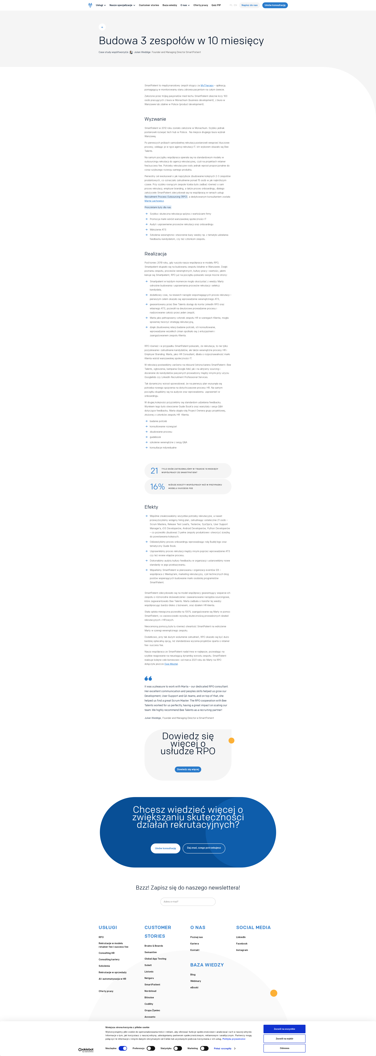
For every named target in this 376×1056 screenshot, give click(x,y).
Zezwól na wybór (284, 1038)
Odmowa (284, 1048)
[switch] (151, 1048)
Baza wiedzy (170, 5)
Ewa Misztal (171, 663)
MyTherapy (207, 85)
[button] (101, 5)
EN (235, 5)
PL (231, 5)
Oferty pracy (200, 5)
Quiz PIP (216, 5)
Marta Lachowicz (154, 200)
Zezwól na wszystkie (284, 1029)
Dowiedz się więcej (188, 769)
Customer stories (149, 5)
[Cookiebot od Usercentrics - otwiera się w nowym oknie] (86, 1050)
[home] (90, 5)
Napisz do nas (250, 5)
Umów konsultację (275, 5)
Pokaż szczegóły (222, 1048)
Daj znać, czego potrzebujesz (204, 847)
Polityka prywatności (234, 1039)
